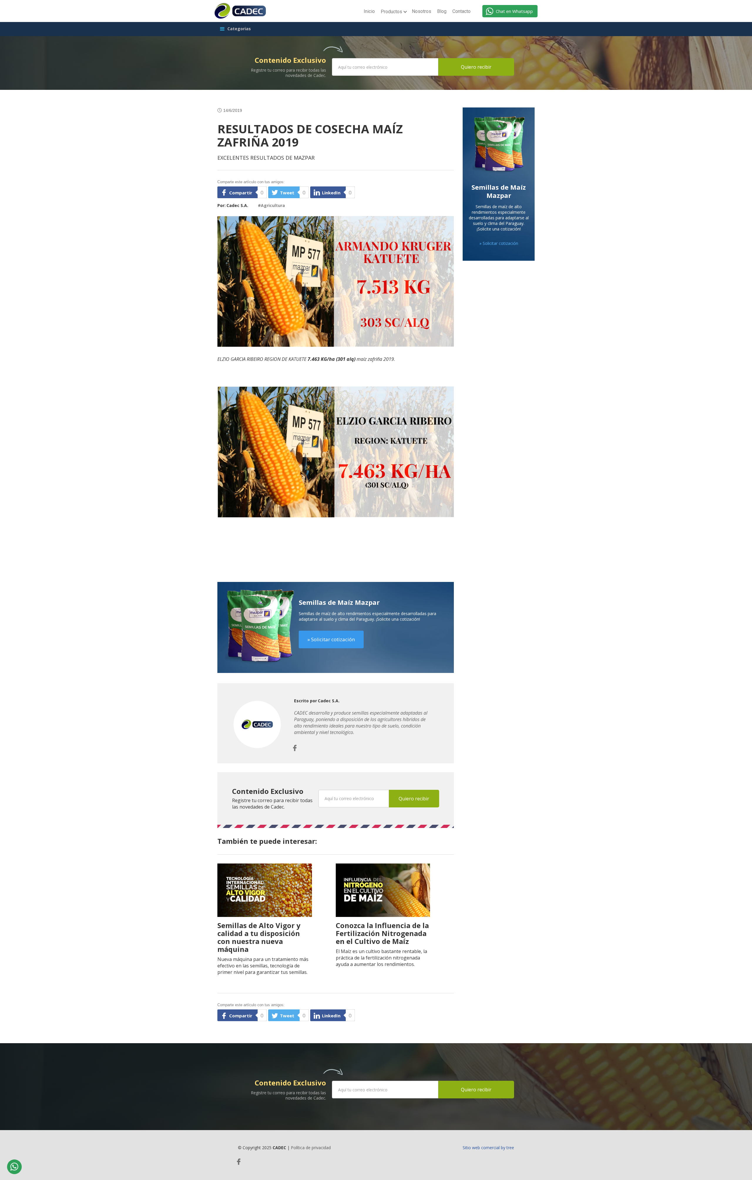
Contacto (461, 11)
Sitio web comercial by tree (488, 1147)
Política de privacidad (311, 1147)
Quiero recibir (476, 67)
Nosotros (421, 11)
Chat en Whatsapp (514, 11)
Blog (441, 11)
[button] (393, 12)
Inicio (369, 11)
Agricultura (273, 205)
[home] (240, 10)
